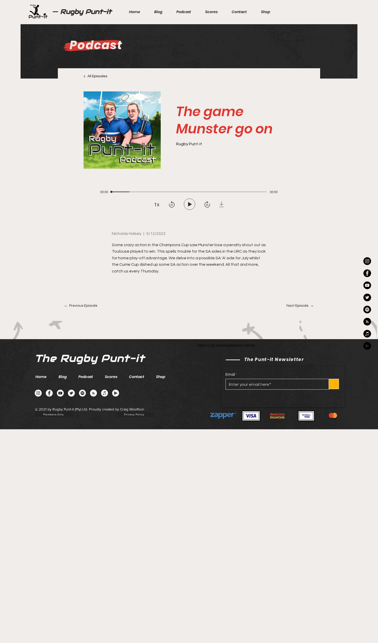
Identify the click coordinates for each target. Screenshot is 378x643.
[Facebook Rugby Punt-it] (367, 273)
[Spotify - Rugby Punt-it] (367, 309)
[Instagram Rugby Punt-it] (367, 261)
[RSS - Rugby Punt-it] (367, 321)
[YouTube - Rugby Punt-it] (60, 393)
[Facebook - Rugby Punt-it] (49, 393)
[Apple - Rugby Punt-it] (367, 334)
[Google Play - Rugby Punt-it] (367, 346)
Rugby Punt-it (86, 11)
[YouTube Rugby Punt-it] (367, 285)
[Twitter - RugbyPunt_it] (367, 297)
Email (230, 374)
